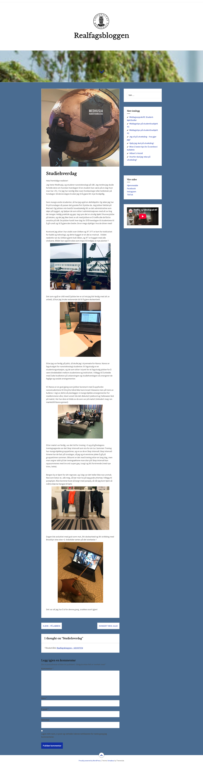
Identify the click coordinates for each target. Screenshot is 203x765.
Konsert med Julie (108, 625)
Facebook (131, 188)
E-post (45, 709)
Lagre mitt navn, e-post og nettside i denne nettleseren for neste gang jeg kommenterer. (74, 735)
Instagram (131, 191)
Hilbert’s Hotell (136, 153)
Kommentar (47, 668)
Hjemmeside (132, 185)
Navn (44, 698)
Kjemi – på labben (51, 625)
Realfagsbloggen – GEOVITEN (70, 647)
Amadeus (111, 761)
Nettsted (45, 719)
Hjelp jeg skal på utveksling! (141, 143)
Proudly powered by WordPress (90, 761)
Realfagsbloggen (101, 36)
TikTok (130, 194)
